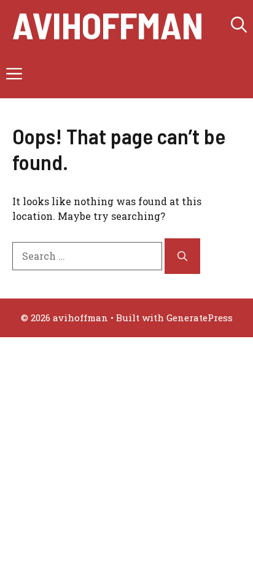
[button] (239, 24)
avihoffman (107, 24)
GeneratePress (199, 317)
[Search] (182, 256)
